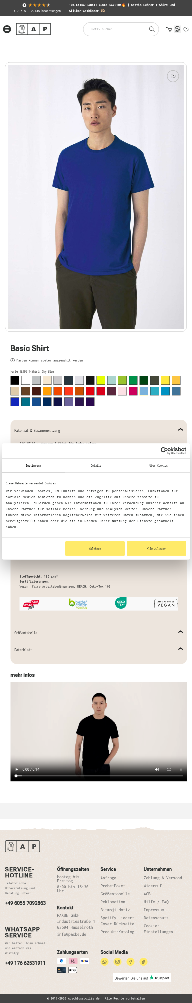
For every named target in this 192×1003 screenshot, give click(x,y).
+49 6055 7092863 (25, 903)
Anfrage (108, 878)
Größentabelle (25, 633)
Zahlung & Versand (163, 878)
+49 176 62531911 (25, 963)
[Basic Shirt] (95, 197)
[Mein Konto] (177, 29)
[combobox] (115, 29)
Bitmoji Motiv (115, 910)
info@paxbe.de (71, 934)
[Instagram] (118, 961)
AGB (147, 894)
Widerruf (153, 886)
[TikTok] (144, 961)
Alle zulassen (156, 549)
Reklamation (112, 902)
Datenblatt (23, 650)
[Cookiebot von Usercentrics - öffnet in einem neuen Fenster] (164, 450)
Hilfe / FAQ (156, 902)
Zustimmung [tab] (33, 465)
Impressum (154, 910)
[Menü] (7, 29)
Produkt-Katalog (117, 932)
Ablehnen (95, 549)
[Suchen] (152, 29)
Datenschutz (156, 918)
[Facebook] (130, 961)
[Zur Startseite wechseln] (33, 29)
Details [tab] (96, 465)
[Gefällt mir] (173, 76)
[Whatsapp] (104, 961)
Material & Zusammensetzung (37, 430)
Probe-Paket (112, 886)
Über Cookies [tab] (159, 465)
